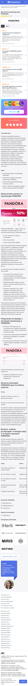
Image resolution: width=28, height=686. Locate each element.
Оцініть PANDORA (14, 120)
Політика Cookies (5, 599)
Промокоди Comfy (5, 611)
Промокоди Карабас (5, 630)
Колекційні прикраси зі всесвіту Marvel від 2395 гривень (12, 87)
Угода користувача (5, 603)
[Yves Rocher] (7, 533)
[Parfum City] (20, 525)
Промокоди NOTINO (5, 628)
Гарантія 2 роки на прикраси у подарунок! (11, 33)
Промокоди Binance (5, 643)
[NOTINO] (7, 548)
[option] (7, 124)
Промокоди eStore (5, 617)
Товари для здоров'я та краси (9, 556)
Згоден (23, 681)
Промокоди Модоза (5, 647)
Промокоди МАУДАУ (5, 632)
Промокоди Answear (5, 634)
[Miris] (7, 541)
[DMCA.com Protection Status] (2, 653)
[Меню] (2, 2)
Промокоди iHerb (5, 615)
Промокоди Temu (5, 622)
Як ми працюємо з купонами (7, 607)
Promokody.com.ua (5, 595)
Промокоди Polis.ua (5, 639)
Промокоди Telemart (5, 624)
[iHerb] (7, 525)
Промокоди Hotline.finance (7, 626)
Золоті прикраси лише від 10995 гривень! (12, 70)
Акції (7, 26)
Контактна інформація (6, 597)
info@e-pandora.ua (8, 505)
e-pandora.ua (6, 508)
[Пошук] (25, 2)
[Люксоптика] (20, 533)
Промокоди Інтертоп (5, 641)
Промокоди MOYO (5, 637)
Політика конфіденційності (7, 601)
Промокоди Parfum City (6, 645)
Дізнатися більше (5, 682)
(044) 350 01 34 (7, 503)
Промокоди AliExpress (6, 619)
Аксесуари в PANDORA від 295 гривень (11, 51)
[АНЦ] (20, 541)
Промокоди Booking (5, 613)
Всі (2, 26)
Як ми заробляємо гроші (6, 605)
